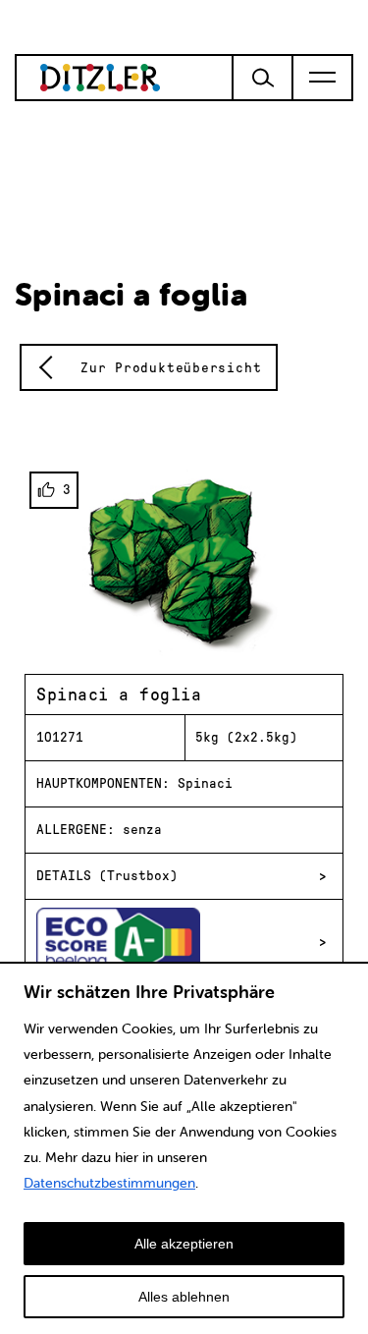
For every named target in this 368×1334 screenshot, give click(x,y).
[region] (184, 1148)
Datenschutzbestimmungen (109, 1183)
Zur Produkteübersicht (170, 368)
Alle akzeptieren (184, 1243)
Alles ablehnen (184, 1297)
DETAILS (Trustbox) (107, 875)
